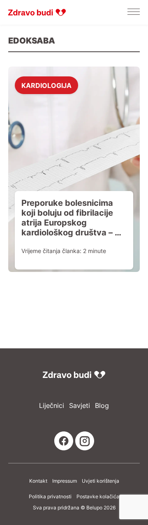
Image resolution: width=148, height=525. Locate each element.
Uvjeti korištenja (100, 481)
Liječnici (51, 406)
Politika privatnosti (50, 497)
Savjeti (79, 406)
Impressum (64, 481)
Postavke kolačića (97, 497)
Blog (102, 406)
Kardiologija (46, 85)
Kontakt (38, 481)
